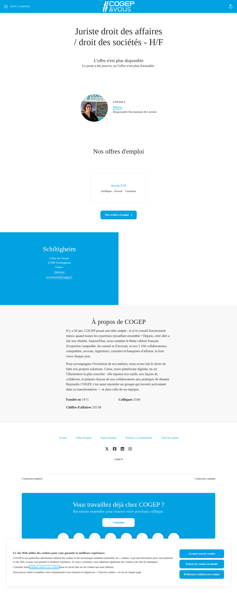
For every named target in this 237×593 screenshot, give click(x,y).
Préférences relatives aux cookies (202, 574)
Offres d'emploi (83, 437)
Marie (117, 107)
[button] (230, 6)
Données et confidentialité (138, 437)
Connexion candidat (205, 478)
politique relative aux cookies (44, 567)
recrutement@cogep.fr (59, 277)
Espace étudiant (108, 437)
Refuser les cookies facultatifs (202, 564)
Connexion (118, 522)
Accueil (63, 437)
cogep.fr (118, 459)
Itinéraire (59, 272)
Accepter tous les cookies (201, 553)
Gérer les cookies (169, 437)
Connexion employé (32, 478)
